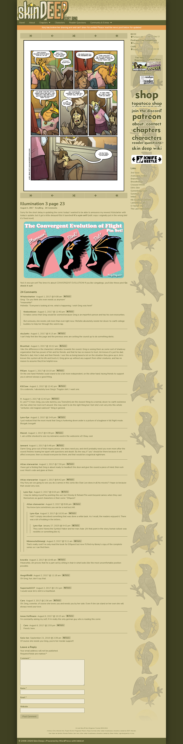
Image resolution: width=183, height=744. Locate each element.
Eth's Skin (135, 187)
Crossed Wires (138, 184)
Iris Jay (132, 733)
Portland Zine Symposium (144, 40)
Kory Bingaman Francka (93, 728)
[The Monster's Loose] (154, 66)
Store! (22, 22)
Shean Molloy (114, 733)
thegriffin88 (26, 575)
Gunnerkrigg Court (139, 190)
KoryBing (39, 208)
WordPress (65, 740)
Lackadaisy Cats (138, 202)
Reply (68, 296)
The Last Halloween (140, 208)
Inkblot (80, 740)
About (32, 22)
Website (24, 706)
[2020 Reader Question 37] (147, 80)
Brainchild (135, 178)
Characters (60, 22)
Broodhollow (137, 181)
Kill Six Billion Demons (141, 199)
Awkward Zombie (139, 175)
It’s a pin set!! (80, 215)
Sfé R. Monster (131, 731)
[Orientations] (139, 66)
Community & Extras (99, 22)
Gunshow (135, 193)
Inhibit (133, 196)
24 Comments (51, 208)
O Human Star (137, 205)
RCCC (133, 34)
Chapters (43, 22)
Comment (25, 658)
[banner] (72, 10)
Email (23, 697)
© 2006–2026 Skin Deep (31, 740)
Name (23, 688)
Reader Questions (77, 22)
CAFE (133, 46)
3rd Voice (135, 172)
